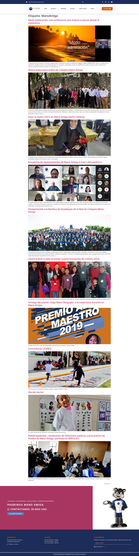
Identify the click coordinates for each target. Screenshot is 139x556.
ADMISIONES (63, 8)
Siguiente (107, 483)
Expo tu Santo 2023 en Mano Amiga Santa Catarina (56, 116)
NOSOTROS (53, 8)
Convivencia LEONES (39, 348)
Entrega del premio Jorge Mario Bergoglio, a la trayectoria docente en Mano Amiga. (66, 304)
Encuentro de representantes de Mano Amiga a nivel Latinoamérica (65, 162)
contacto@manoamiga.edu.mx (13, 541)
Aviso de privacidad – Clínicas (51, 541)
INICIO (46, 8)
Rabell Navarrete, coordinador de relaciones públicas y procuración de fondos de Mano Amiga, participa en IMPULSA (66, 437)
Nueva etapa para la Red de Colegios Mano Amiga (55, 70)
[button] (83, 2)
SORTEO (92, 8)
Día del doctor (36, 392)
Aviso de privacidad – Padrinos (51, 542)
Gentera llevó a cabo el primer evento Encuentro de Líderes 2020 (63, 258)
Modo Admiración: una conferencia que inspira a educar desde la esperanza (63, 21)
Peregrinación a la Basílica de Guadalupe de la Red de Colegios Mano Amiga (66, 210)
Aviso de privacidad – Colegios (51, 539)
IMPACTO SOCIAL (83, 8)
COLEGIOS (72, 8)
